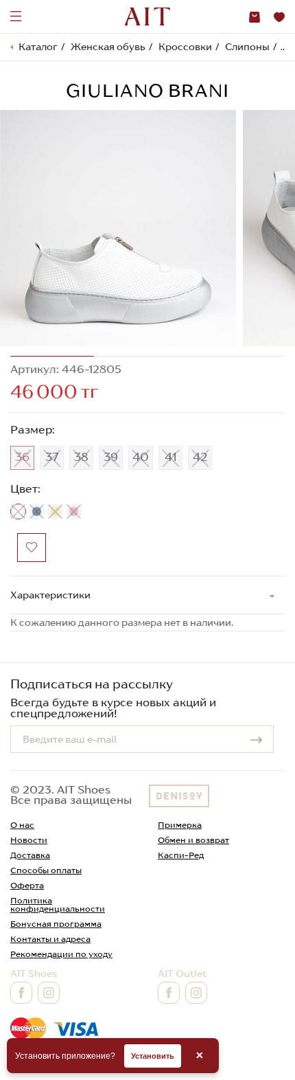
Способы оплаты (46, 870)
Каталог (38, 47)
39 (111, 456)
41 (171, 456)
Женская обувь (108, 47)
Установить (152, 1056)
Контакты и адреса (50, 939)
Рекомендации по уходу (61, 954)
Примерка (180, 825)
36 (22, 456)
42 (200, 456)
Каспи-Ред (181, 855)
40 (140, 456)
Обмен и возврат (193, 840)
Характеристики (50, 595)
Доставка (30, 855)
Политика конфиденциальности (57, 904)
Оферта (27, 885)
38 (81, 456)
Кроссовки (185, 47)
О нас (22, 825)
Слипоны (247, 47)
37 (52, 456)
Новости (28, 840)
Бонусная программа (56, 924)
